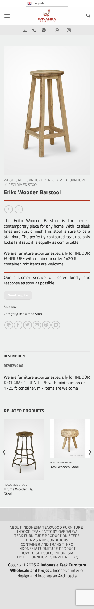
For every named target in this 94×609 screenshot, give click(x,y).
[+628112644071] (35, 30)
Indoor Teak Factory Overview (47, 531)
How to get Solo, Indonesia (47, 553)
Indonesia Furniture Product (46, 548)
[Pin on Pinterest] (46, 325)
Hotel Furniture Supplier (42, 557)
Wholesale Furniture (23, 180)
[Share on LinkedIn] (55, 325)
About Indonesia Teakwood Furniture (46, 527)
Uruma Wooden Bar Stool (19, 491)
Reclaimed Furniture (67, 180)
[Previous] (4, 463)
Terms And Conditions (47, 540)
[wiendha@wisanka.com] (25, 30)
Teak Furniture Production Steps (47, 535)
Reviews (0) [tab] (13, 365)
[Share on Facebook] (18, 325)
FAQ (74, 557)
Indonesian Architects (57, 576)
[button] (7, 15)
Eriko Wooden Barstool (36, 220)
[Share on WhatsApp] (8, 325)
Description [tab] (14, 355)
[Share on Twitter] (27, 325)
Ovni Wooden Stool (64, 467)
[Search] (88, 16)
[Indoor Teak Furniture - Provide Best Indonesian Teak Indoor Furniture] (47, 16)
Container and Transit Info (47, 544)
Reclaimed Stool (23, 184)
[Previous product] (19, 209)
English (38, 3)
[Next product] (8, 209)
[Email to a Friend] (37, 325)
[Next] (90, 463)
